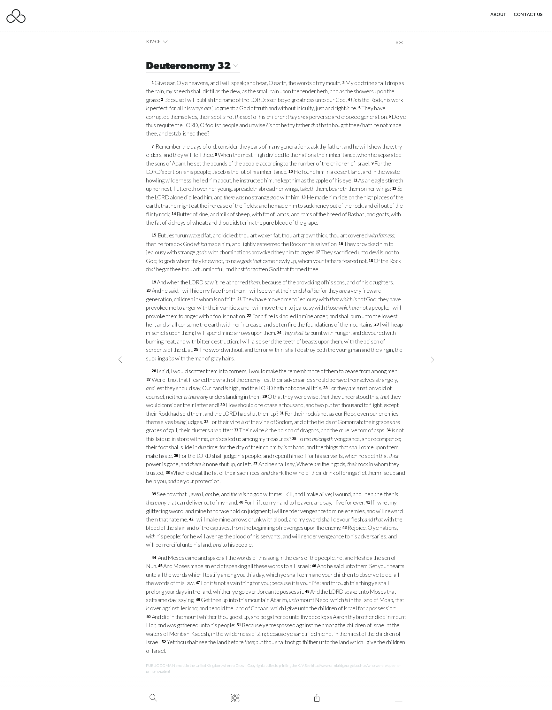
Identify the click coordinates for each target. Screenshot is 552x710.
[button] (165, 41)
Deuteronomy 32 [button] (188, 66)
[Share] (316, 697)
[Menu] (398, 697)
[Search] (153, 697)
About (498, 14)
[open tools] (399, 42)
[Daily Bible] (235, 697)
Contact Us (528, 14)
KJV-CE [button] (153, 41)
